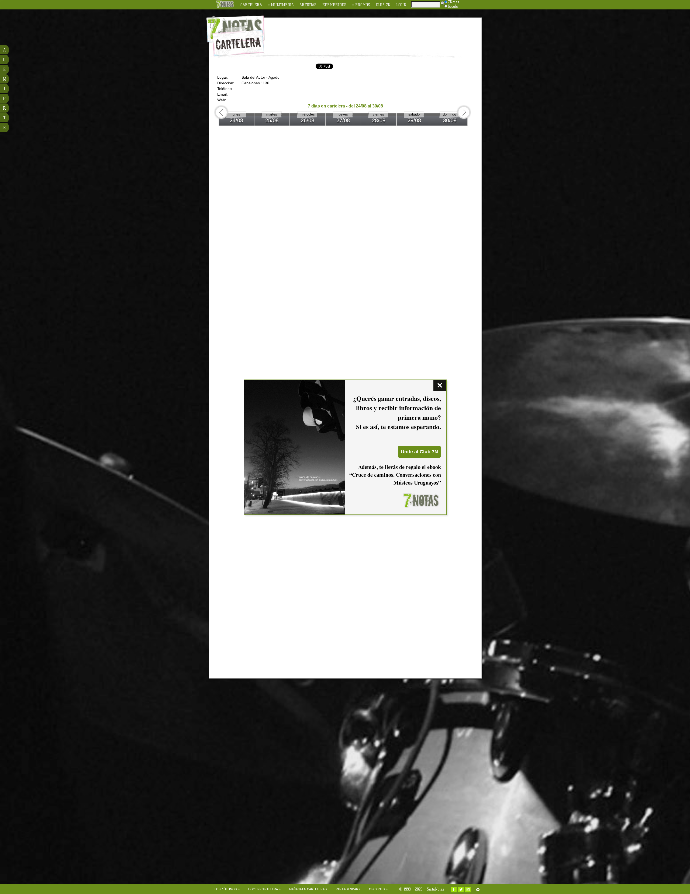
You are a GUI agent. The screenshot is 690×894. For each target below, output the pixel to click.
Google (453, 6)
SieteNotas (435, 889)
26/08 (307, 120)
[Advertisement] (380, 32)
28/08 (378, 120)
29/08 (414, 120)
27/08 (343, 120)
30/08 (450, 120)
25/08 (272, 120)
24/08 (236, 120)
